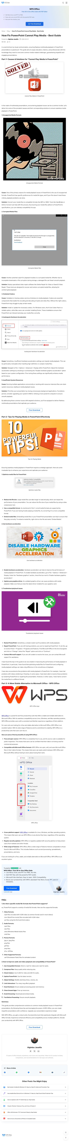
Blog (8, 31)
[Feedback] (66, 1132)
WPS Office (5, 716)
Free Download (36, 24)
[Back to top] (66, 1138)
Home (3, 31)
